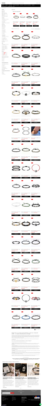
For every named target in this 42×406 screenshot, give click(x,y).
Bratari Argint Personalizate (5, 16)
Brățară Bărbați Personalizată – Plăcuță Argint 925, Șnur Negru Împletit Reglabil (16, 249)
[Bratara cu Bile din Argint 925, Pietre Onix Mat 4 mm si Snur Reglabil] (16, 75)
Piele (2, 23)
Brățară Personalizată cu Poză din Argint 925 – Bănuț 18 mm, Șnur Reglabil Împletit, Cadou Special (35, 230)
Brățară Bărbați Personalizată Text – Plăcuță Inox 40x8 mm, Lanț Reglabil (35, 81)
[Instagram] (21, 392)
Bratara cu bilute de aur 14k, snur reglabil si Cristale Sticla (35, 324)
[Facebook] (20, 392)
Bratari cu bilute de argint (4, 13)
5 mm (3, 60)
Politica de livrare (4, 399)
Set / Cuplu (3, 29)
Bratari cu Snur (3, 14)
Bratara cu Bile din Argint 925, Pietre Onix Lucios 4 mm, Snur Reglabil (16, 324)
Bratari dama (3, 11)
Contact (3, 400)
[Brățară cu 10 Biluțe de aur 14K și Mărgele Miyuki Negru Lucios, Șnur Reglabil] (36, 17)
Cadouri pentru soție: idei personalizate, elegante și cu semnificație (8, 378)
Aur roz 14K (3, 21)
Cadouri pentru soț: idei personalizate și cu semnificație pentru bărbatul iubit (21, 378)
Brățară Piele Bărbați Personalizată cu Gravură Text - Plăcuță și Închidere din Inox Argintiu (35, 100)
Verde (3, 73)
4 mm (3, 59)
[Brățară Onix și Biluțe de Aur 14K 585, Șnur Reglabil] (26, 186)
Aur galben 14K (4, 20)
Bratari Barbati (27, 358)
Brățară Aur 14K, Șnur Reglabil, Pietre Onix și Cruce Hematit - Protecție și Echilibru (26, 81)
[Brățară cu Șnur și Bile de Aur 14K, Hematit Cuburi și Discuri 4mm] (16, 150)
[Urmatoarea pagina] (39, 329)
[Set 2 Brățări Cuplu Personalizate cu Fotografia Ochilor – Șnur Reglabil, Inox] (35, 280)
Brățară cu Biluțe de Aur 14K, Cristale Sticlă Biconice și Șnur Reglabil (29, 21)
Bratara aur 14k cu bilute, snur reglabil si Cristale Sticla (35, 249)
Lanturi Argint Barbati (22, 358)
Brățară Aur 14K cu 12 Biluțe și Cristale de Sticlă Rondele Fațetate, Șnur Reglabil (26, 156)
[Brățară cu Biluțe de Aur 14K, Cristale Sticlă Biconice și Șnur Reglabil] (29, 17)
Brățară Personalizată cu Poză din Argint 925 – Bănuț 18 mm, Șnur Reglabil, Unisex (26, 305)
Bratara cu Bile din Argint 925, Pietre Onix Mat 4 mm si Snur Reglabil (16, 81)
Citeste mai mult (5, 387)
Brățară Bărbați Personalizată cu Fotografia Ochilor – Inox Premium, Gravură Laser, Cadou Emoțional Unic (23, 21)
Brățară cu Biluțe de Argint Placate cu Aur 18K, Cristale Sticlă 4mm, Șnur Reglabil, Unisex (35, 156)
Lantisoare (13, 358)
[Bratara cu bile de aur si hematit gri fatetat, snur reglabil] (26, 242)
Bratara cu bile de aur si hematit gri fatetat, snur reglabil (26, 249)
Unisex (3, 28)
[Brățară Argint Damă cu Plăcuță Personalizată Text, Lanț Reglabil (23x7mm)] (16, 205)
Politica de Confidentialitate (9, 394)
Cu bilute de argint (4, 39)
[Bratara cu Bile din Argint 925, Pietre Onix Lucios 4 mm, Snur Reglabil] (16, 317)
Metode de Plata (14, 397)
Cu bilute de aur (4, 38)
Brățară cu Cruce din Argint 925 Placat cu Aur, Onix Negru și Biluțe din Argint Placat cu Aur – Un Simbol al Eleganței (16, 100)
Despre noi (3, 397)
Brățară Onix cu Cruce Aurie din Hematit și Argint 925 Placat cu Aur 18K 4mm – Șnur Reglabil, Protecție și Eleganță (16, 230)
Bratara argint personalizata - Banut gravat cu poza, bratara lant (26, 100)
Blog (14, 6)
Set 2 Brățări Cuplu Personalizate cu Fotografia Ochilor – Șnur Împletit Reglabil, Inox (16, 175)
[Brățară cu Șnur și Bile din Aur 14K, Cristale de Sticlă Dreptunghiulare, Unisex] (26, 261)
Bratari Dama (30, 358)
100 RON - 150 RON (4, 46)
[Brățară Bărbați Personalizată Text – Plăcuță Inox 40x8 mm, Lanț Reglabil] (35, 75)
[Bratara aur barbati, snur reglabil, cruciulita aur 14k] (35, 131)
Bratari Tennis (3, 15)
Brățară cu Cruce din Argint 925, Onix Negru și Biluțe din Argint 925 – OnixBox (26, 175)
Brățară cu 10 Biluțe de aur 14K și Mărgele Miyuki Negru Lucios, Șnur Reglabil (36, 21)
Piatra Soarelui (3, 67)
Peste (3, 52)
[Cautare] (23, 3)
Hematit (3, 65)
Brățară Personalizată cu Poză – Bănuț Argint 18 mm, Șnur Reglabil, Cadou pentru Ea (35, 175)
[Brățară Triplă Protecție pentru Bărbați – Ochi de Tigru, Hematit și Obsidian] (26, 224)
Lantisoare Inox (17, 358)
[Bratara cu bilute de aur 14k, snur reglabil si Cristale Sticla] (35, 317)
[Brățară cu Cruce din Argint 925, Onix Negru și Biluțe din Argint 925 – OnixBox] (26, 168)
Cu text (3, 33)
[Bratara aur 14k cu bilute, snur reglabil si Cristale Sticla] (35, 242)
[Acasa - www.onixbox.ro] (5, 3)
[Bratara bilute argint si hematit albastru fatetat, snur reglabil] (26, 317)
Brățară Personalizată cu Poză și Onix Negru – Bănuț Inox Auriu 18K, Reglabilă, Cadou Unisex (16, 305)
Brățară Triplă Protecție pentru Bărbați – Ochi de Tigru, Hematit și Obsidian (26, 230)
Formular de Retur (14, 399)
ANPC (12, 400)
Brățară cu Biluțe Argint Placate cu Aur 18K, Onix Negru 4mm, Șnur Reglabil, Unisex (16, 21)
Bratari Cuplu (34, 358)
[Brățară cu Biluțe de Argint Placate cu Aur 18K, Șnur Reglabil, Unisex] (16, 112)
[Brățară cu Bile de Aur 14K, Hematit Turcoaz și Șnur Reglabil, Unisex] (35, 261)
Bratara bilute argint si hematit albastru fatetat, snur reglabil (26, 324)
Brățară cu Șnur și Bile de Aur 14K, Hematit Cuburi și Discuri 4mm (16, 156)
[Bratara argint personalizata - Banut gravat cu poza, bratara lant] (26, 93)
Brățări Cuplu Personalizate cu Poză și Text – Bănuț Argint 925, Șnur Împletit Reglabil (35, 305)
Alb (2, 72)
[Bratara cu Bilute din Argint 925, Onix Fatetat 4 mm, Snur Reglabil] (16, 186)
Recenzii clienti (10, 6)
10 (38, 329)
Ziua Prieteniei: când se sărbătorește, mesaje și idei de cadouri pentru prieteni (33, 378)
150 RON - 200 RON (4, 47)
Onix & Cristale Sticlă (4, 68)
